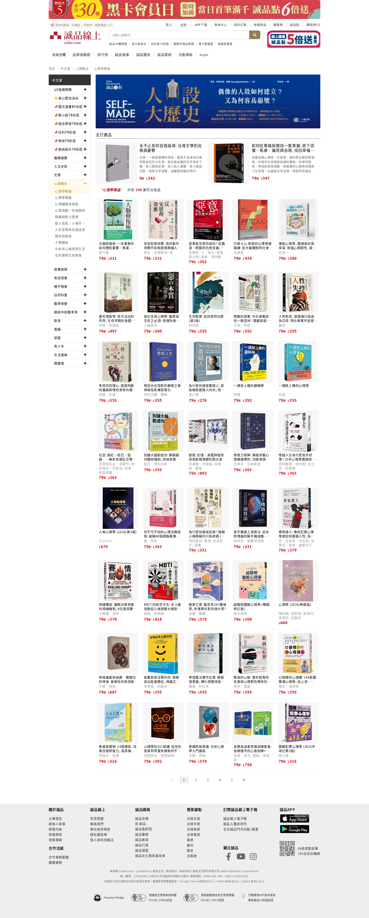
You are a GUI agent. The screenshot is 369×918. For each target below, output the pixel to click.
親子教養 (60, 286)
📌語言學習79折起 (68, 123)
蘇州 (190, 845)
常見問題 (97, 818)
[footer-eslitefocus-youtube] (241, 856)
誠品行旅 (142, 845)
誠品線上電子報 (235, 818)
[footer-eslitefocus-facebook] (228, 856)
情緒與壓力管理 (66, 216)
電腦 (57, 329)
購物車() (313, 24)
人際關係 (61, 242)
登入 (169, 24)
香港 (190, 839)
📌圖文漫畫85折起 (68, 106)
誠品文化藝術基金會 (150, 855)
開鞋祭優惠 (225, 44)
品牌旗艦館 (82, 54)
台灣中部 (193, 823)
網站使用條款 (100, 829)
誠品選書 (122, 54)
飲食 (57, 320)
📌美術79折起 (65, 140)
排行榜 (102, 54)
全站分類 (59, 54)
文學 (57, 175)
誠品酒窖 (142, 850)
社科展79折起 (160, 44)
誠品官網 (142, 818)
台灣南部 (193, 829)
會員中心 (220, 24)
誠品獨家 (143, 54)
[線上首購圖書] (293, 39)
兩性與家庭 (63, 236)
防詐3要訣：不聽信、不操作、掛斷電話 (84, 25)
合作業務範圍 (59, 857)
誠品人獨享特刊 (235, 823)
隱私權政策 (98, 834)
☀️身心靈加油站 (66, 98)
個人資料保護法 (102, 839)
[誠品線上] (75, 38)
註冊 (183, 25)
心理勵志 (82, 68)
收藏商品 (260, 24)
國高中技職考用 (66, 312)
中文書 (65, 68)
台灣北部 (193, 818)
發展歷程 (55, 834)
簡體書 (59, 363)
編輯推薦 (60, 157)
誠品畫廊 (164, 54)
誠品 (142, 823)
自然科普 (60, 295)
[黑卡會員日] (184, 9)
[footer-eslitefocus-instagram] (253, 856)
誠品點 (294, 24)
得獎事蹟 (55, 839)
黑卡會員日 (139, 44)
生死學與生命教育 (68, 255)
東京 (190, 850)
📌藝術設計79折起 (68, 149)
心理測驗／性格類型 (70, 210)
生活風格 (60, 354)
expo (204, 54)
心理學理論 (63, 197)
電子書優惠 (206, 44)
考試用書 (60, 278)
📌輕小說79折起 (66, 115)
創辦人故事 (57, 823)
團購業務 (55, 862)
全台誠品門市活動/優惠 (241, 829)
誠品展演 (142, 839)
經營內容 (55, 829)
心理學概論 (102, 68)
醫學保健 (60, 303)
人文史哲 (60, 166)
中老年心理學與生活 (70, 248)
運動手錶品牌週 (183, 44)
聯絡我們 (97, 823)
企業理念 (55, 818)
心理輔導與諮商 (66, 204)
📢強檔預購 (63, 89)
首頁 (52, 68)
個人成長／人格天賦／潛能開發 (73, 223)
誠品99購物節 (118, 44)
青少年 (59, 346)
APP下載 (201, 24)
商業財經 (60, 269)
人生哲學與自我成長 (70, 229)
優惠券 (278, 24)
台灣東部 (193, 834)
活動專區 (186, 54)
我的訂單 (240, 24)
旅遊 (57, 337)
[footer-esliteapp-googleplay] (295, 828)
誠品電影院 (143, 829)
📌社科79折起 (65, 132)
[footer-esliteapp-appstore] (295, 818)
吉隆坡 (192, 855)
